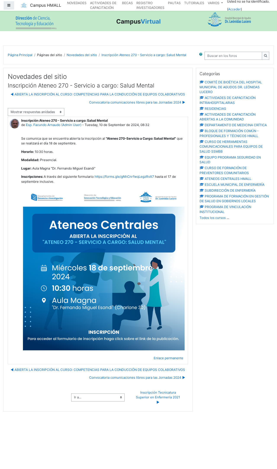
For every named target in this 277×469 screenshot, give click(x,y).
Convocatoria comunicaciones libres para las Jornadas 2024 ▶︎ (137, 102)
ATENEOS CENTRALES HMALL (228, 179)
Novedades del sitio (82, 55)
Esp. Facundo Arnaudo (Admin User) (53, 125)
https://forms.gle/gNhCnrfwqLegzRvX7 (124, 177)
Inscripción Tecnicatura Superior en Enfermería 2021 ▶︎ (158, 397)
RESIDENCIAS (215, 109)
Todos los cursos (213, 218)
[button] (202, 56)
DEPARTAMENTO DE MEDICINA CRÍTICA (236, 125)
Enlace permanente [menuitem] (168, 358)
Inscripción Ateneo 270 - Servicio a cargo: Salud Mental (143, 55)
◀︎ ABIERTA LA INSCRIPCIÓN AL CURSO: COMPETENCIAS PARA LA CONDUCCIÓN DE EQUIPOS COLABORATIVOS (98, 94)
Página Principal (20, 55)
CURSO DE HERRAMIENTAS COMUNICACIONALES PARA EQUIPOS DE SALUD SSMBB (231, 147)
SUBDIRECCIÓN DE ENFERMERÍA (230, 190)
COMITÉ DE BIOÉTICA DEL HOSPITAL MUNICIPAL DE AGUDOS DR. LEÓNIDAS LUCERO (231, 87)
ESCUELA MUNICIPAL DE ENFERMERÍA (234, 185)
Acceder (234, 9)
